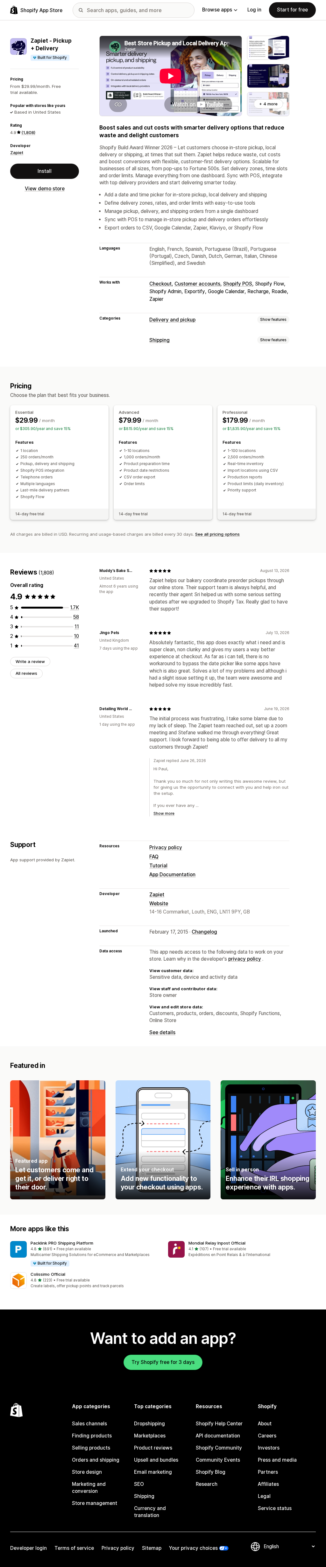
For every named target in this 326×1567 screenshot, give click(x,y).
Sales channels (89, 1424)
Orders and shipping (95, 1460)
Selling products (91, 1448)
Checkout (160, 284)
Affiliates (268, 1484)
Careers (267, 1436)
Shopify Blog (210, 1472)
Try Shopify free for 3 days (163, 1362)
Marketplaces (150, 1436)
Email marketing (153, 1472)
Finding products (92, 1436)
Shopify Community (219, 1448)
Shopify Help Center (219, 1424)
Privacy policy (165, 847)
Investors (269, 1448)
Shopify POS (237, 284)
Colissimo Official (48, 1274)
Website (158, 903)
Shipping (159, 340)
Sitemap (151, 1548)
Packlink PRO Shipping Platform (62, 1243)
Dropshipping (149, 1424)
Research (206, 1484)
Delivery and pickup (172, 320)
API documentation (218, 1436)
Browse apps (217, 10)
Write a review (30, 661)
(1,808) (28, 132)
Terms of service (74, 1548)
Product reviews (153, 1448)
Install (45, 171)
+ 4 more (268, 103)
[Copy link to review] (136, 570)
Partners (268, 1472)
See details (162, 1032)
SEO (139, 1484)
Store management (94, 1503)
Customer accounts (197, 284)
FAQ (154, 857)
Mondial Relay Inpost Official (216, 1243)
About (265, 1424)
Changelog (204, 932)
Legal (264, 1496)
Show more (163, 813)
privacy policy (244, 959)
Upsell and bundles (156, 1460)
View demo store (45, 189)
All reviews (26, 673)
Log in (254, 10)
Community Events (218, 1460)
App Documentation (172, 875)
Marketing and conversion (89, 1487)
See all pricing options (217, 534)
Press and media (277, 1460)
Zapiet (16, 152)
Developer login (28, 1548)
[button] (84, 1254)
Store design (87, 1472)
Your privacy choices (193, 1548)
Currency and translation (150, 1511)
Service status (275, 1508)
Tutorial (158, 866)
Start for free (292, 10)
